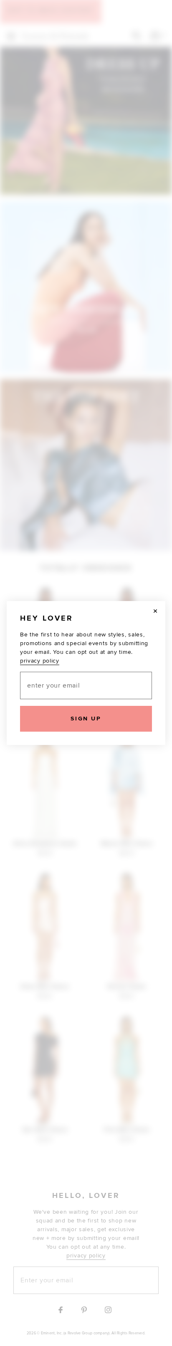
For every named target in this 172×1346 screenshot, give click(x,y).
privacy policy (39, 660)
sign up (86, 718)
